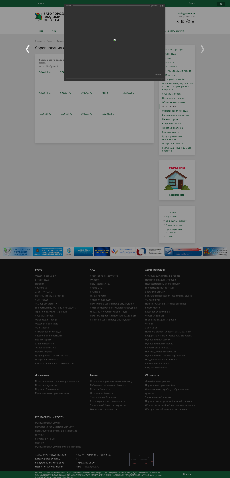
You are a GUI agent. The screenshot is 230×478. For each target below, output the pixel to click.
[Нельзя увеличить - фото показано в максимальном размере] (160, 6)
